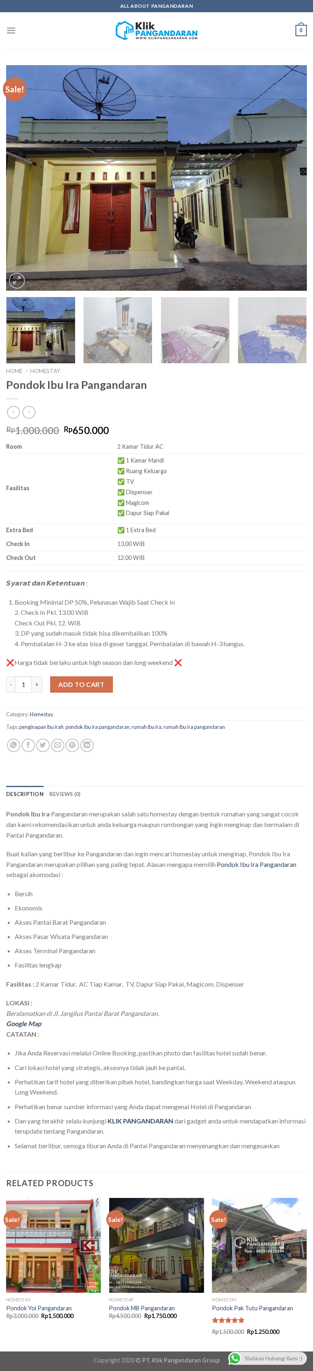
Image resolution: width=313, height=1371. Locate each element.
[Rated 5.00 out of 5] (228, 1320)
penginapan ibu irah (41, 727)
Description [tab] (25, 794)
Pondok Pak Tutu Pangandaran (252, 1308)
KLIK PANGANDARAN (140, 1121)
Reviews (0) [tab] (65, 794)
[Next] (290, 177)
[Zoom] (17, 281)
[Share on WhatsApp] (13, 745)
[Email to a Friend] (57, 745)
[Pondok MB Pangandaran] (156, 1245)
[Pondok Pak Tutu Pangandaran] (259, 1245)
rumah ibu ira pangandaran (194, 727)
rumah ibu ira (146, 727)
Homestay (45, 371)
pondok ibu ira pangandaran (98, 727)
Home (14, 371)
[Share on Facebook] (28, 745)
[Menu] (11, 30)
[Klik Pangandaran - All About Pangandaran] (156, 30)
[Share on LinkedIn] (87, 745)
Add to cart (81, 684)
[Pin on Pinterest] (72, 745)
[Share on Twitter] (43, 745)
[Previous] (22, 177)
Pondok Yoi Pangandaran (39, 1308)
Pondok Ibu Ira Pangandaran (256, 864)
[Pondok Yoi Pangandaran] (53, 1245)
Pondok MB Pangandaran (142, 1308)
